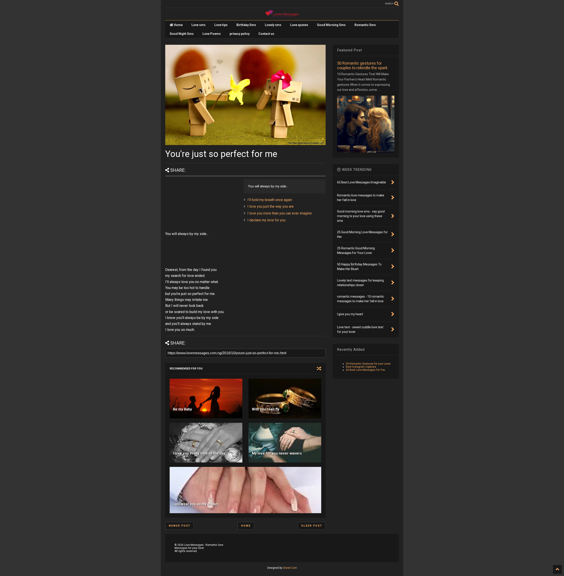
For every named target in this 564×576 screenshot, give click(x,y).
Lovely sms (273, 25)
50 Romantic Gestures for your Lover (368, 363)
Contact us (266, 33)
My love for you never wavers (277, 453)
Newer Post (179, 525)
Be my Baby (182, 409)
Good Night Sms (182, 33)
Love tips (221, 25)
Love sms (198, 25)
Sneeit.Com (290, 567)
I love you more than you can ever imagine (279, 213)
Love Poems (211, 33)
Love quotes (299, 25)
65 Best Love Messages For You (365, 369)
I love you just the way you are (270, 206)
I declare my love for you (266, 220)
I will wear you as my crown (195, 504)
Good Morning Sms (331, 25)
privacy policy (240, 33)
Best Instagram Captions (361, 366)
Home (178, 25)
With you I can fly (265, 409)
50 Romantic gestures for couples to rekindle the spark (362, 65)
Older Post (311, 525)
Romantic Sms (365, 25)
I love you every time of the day (199, 453)
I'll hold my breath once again (269, 200)
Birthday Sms (246, 25)
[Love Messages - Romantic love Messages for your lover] (282, 14)
